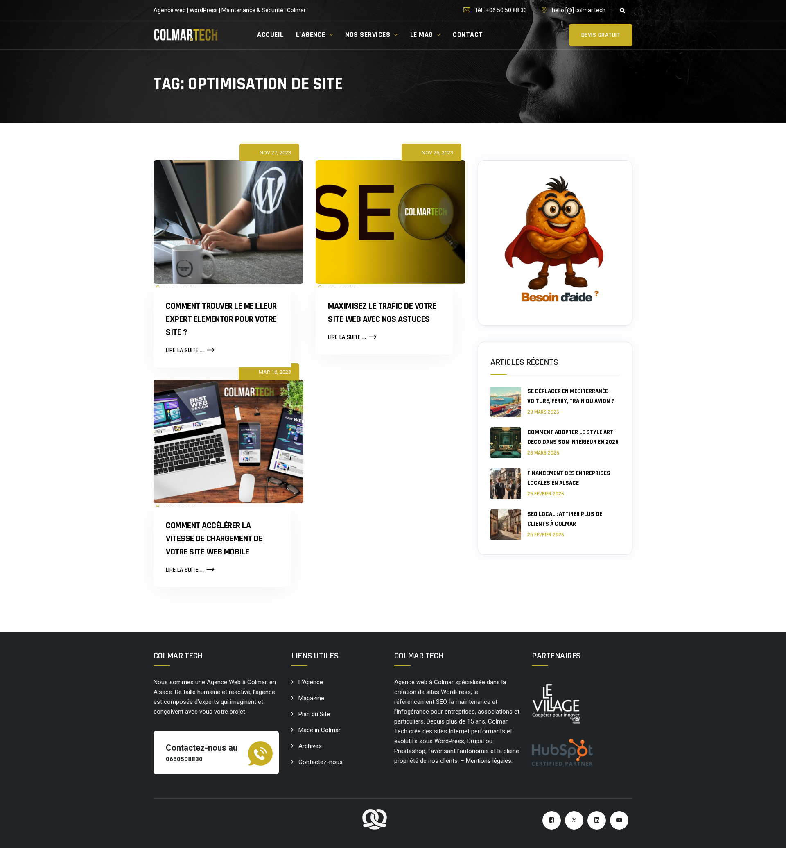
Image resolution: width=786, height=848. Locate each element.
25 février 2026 (545, 494)
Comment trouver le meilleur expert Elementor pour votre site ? (221, 319)
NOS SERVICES (367, 34)
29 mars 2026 (543, 412)
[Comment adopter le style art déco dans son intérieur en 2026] (505, 442)
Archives (310, 746)
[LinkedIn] (596, 820)
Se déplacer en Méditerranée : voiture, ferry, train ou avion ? (570, 396)
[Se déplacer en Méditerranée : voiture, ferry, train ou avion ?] (505, 402)
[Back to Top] (768, 834)
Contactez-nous (320, 762)
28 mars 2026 (543, 453)
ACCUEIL (270, 34)
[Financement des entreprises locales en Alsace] (505, 483)
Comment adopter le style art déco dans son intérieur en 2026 (573, 437)
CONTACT (468, 34)
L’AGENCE (310, 34)
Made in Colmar (319, 730)
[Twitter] (574, 820)
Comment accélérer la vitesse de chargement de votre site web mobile (214, 539)
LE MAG (421, 34)
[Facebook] (551, 820)
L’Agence (310, 682)
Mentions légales (488, 760)
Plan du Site (314, 714)
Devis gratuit (601, 35)
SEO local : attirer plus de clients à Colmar (564, 519)
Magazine (311, 698)
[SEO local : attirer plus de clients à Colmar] (505, 524)
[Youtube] (619, 820)
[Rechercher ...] (622, 10)
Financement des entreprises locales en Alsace (568, 478)
